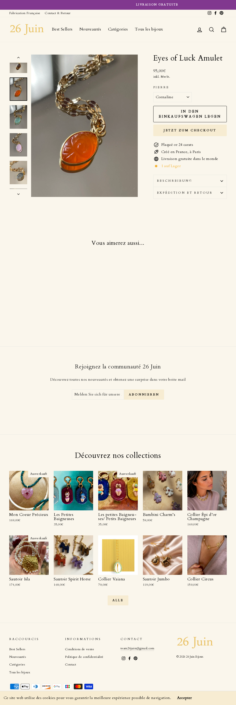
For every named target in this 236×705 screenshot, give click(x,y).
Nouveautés (90, 29)
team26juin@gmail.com (137, 648)
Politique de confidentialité (84, 657)
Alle (118, 600)
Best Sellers (62, 29)
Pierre (161, 87)
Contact (70, 664)
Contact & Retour (58, 13)
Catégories (118, 29)
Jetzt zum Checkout (190, 130)
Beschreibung (174, 181)
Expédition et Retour (185, 193)
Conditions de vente (79, 649)
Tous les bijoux (149, 29)
